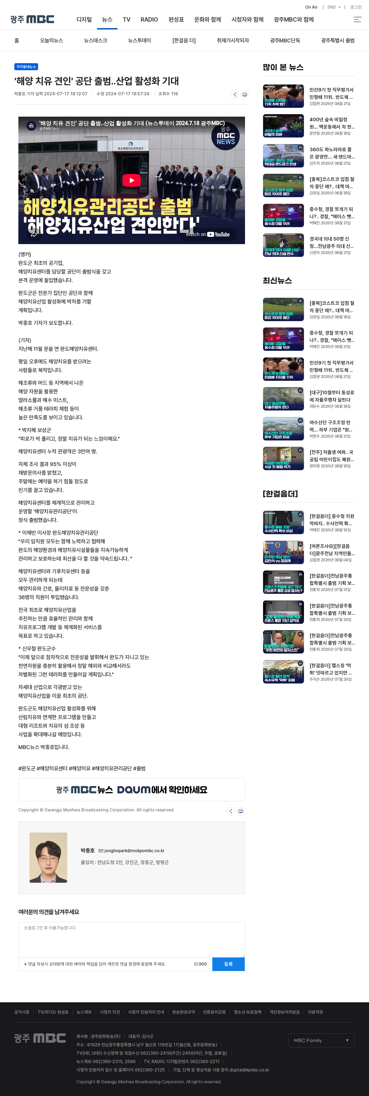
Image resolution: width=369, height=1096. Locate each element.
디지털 (84, 19)
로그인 (356, 7)
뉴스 (107, 19)
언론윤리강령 (214, 1012)
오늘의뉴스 (51, 40)
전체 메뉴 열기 (358, 19)
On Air (311, 7)
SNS (331, 7)
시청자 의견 (110, 1012)
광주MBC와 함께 (294, 19)
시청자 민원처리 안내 (146, 1012)
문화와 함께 (207, 19)
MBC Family (308, 1040)
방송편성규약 (183, 1012)
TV (126, 19)
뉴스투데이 (139, 40)
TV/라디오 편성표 (53, 1012)
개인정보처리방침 (285, 1012)
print (244, 94)
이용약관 (315, 1012)
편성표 (176, 19)
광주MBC (32, 19)
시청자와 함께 (248, 19)
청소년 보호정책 (247, 1012)
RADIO (149, 19)
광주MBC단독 (285, 40)
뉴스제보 (84, 1012)
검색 (335, 19)
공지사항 (21, 1012)
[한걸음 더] (184, 40)
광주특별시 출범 (338, 40)
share (234, 94)
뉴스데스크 (95, 40)
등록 (228, 964)
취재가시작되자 (233, 40)
